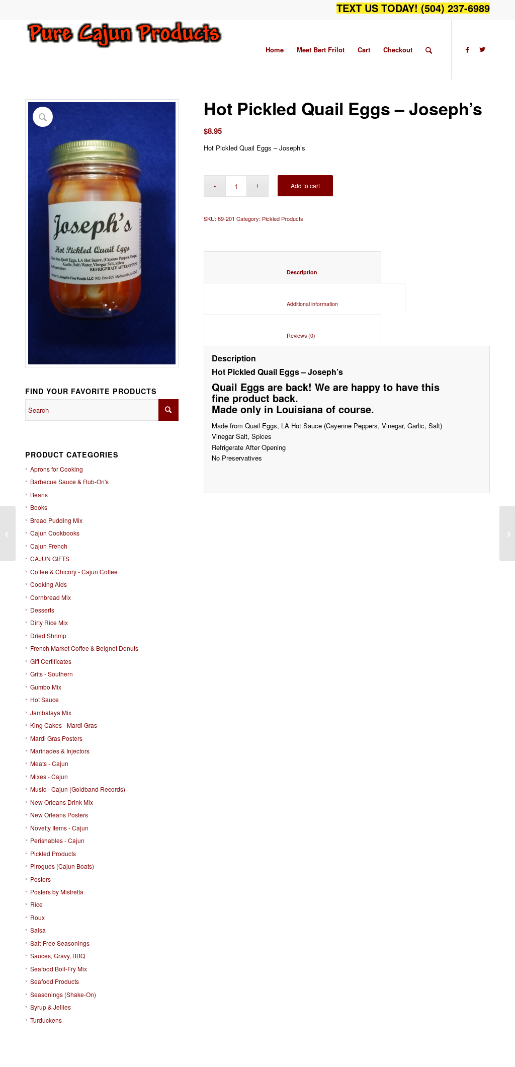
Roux (37, 917)
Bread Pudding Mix (56, 520)
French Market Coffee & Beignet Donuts (84, 648)
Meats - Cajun (49, 763)
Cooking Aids (48, 584)
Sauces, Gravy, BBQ (57, 955)
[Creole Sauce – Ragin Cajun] (507, 533)
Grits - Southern (51, 673)
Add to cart (305, 185)
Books (38, 507)
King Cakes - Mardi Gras (63, 725)
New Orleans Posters (59, 814)
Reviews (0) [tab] (292, 335)
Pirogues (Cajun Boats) (62, 866)
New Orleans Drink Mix (61, 802)
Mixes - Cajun (49, 776)
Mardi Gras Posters (56, 738)
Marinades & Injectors (60, 750)
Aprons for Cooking (56, 469)
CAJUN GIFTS (49, 558)
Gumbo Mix (45, 686)
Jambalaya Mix (50, 712)
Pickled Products (53, 853)
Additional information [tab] (304, 304)
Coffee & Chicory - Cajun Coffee (74, 571)
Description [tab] (292, 272)
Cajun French (48, 546)
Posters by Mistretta (56, 891)
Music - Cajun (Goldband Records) (77, 789)
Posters (40, 879)
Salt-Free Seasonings (60, 943)
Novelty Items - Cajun (59, 827)
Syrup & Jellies (50, 1007)
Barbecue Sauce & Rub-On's (69, 481)
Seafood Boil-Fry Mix (58, 968)
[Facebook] (467, 49)
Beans (39, 494)
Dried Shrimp (48, 635)
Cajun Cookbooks (54, 532)
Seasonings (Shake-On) (63, 994)
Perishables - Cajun (57, 840)
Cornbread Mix (50, 597)
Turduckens (46, 1020)
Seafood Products (54, 981)
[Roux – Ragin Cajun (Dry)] (8, 533)
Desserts (42, 609)
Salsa (38, 930)
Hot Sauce (44, 699)
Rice (36, 904)
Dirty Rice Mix (49, 622)
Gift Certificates (50, 661)
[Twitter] (482, 49)
